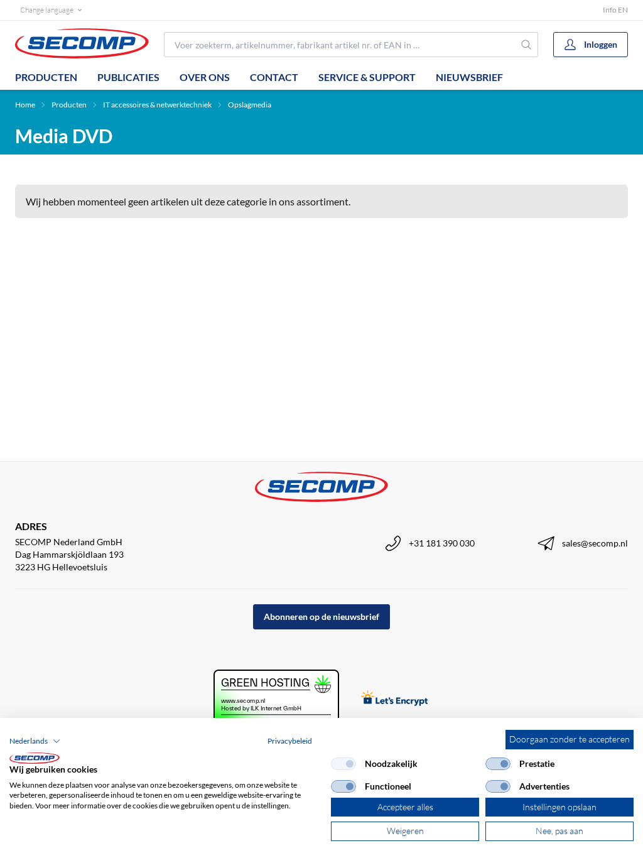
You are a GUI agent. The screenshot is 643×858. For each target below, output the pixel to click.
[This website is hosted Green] (276, 699)
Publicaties (128, 77)
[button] (34, 741)
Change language (46, 9)
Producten (46, 77)
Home (25, 104)
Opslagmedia (249, 104)
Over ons (205, 77)
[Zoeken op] (526, 44)
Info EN (615, 9)
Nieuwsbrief (469, 77)
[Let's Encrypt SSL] (394, 699)
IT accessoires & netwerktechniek (157, 104)
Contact (274, 77)
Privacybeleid (289, 741)
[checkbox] (343, 764)
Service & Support (367, 77)
